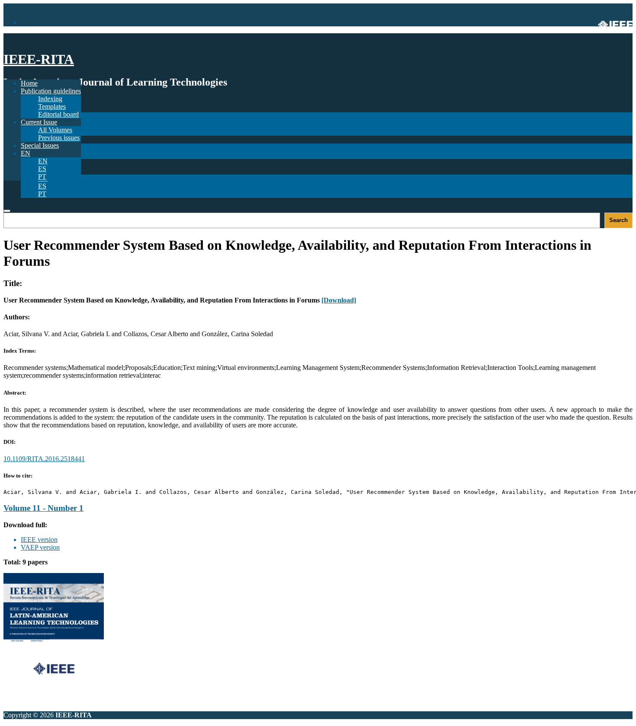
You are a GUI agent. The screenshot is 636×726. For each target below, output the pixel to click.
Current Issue (39, 122)
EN (43, 161)
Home (29, 83)
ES (42, 186)
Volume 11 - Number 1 (43, 508)
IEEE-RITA (38, 59)
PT (42, 193)
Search (618, 220)
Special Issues (40, 145)
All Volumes (55, 130)
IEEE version (39, 539)
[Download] (338, 300)
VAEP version (40, 547)
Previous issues (59, 137)
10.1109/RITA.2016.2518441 (44, 458)
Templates (52, 106)
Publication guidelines (51, 91)
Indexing (50, 98)
